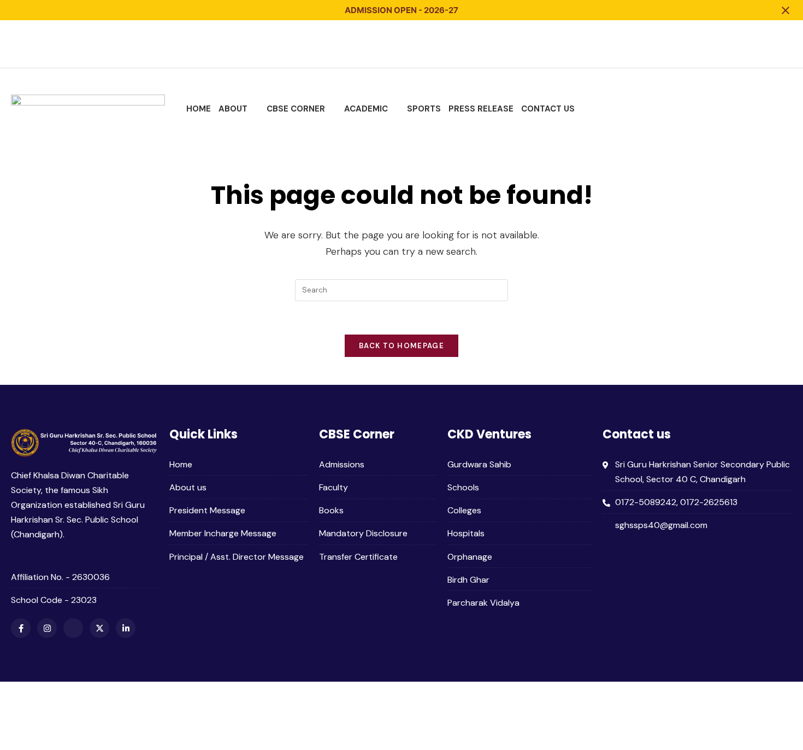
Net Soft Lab (766, 705)
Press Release (480, 108)
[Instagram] (723, 44)
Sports (424, 108)
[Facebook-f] (703, 44)
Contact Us (548, 108)
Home (198, 108)
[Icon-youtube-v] (744, 44)
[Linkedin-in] (784, 44)
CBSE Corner (296, 108)
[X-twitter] (764, 44)
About (233, 108)
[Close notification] (785, 10)
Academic (366, 108)
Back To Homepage (401, 345)
